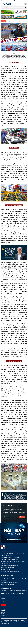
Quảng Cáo (3, 612)
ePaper (15, 0)
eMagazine (20, 0)
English (25, 0)
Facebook (3, 615)
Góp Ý (2, 613)
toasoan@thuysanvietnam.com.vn (11, 565)
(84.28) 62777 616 (10, 567)
